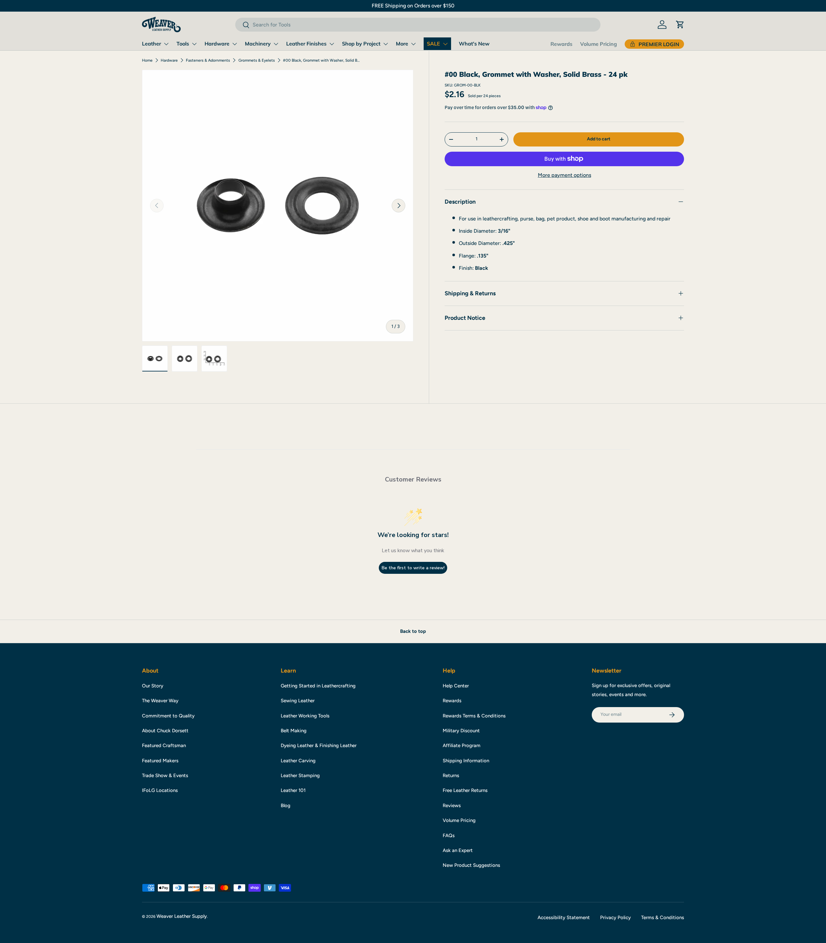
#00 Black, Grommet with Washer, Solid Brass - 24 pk (321, 60)
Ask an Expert (458, 850)
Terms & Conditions (662, 917)
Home (147, 60)
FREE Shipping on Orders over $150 (413, 6)
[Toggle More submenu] (413, 44)
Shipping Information (466, 761)
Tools (182, 43)
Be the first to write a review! (413, 568)
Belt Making (294, 731)
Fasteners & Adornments (208, 60)
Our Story (152, 686)
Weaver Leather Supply (181, 916)
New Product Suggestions (471, 865)
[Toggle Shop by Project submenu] (385, 44)
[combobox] (417, 25)
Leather (151, 43)
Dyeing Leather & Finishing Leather (319, 745)
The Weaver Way (160, 701)
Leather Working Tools (305, 716)
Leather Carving (298, 761)
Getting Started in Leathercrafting (318, 686)
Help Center (456, 686)
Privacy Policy (615, 917)
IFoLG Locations (160, 790)
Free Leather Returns (465, 790)
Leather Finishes (306, 43)
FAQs (449, 835)
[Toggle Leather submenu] (166, 44)
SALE (433, 43)
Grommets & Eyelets (256, 60)
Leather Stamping (300, 775)
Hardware (217, 43)
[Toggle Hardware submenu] (234, 44)
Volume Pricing (598, 44)
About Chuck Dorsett (165, 731)
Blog (285, 805)
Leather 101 (293, 790)
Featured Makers (160, 761)
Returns (451, 775)
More (402, 43)
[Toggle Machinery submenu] (276, 44)
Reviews (452, 805)
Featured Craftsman (164, 745)
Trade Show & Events (165, 775)
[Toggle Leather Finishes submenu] (332, 44)
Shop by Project (361, 43)
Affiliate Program (461, 745)
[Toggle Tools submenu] (194, 44)
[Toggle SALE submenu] (445, 44)
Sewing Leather (298, 701)
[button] (680, 24)
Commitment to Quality (168, 716)
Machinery (258, 43)
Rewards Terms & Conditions (474, 716)
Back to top (413, 631)
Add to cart (598, 139)
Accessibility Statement (564, 917)
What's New (474, 43)
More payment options (564, 175)
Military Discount (461, 731)
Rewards (561, 44)
